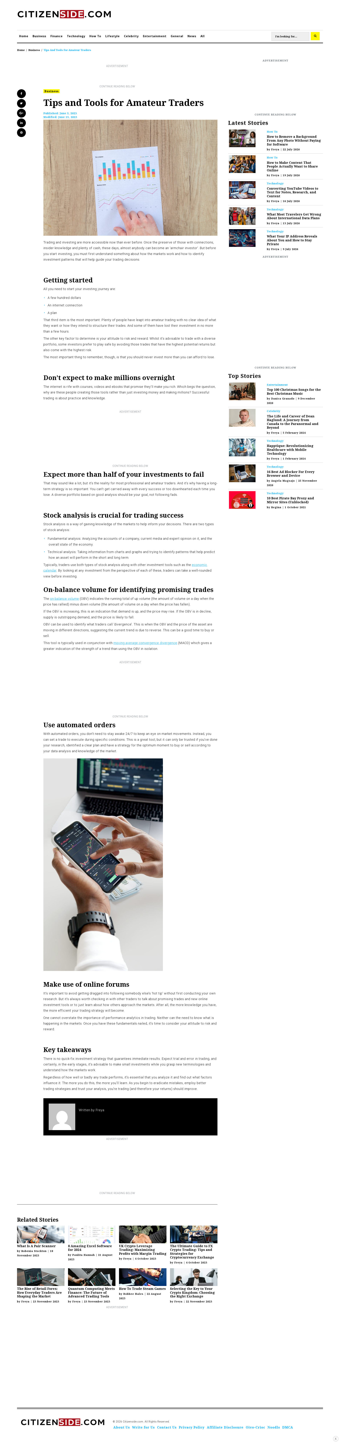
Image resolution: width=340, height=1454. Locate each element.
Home (23, 36)
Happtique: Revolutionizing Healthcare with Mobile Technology (290, 449)
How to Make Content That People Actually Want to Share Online (292, 166)
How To (95, 36)
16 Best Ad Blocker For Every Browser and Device (290, 474)
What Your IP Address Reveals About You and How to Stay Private (292, 240)
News (192, 36)
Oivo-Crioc (255, 1427)
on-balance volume (64, 598)
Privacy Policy (192, 1427)
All (202, 36)
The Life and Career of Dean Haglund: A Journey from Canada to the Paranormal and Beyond (292, 422)
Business (39, 36)
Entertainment (154, 36)
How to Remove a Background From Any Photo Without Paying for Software (294, 140)
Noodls (274, 1427)
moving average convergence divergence (145, 643)
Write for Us (143, 1427)
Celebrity (131, 36)
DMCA (287, 1427)
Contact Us (167, 1427)
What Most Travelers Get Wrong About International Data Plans (294, 216)
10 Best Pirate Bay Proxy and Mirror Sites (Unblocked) (290, 500)
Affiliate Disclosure (225, 1427)
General (177, 36)
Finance (56, 36)
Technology (76, 36)
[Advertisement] (117, 76)
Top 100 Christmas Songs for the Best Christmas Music (294, 391)
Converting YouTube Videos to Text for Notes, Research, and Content (292, 192)
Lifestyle (112, 36)
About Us (121, 1427)
